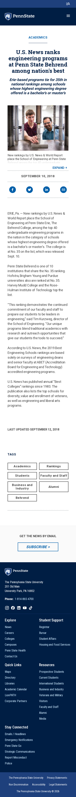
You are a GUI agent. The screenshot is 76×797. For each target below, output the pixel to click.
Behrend (22, 498)
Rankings (54, 466)
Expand (59, 168)
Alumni (54, 487)
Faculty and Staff (53, 475)
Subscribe (36, 547)
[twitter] (29, 190)
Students (22, 475)
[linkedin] (46, 190)
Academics (38, 37)
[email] (63, 190)
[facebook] (12, 190)
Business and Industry (22, 486)
